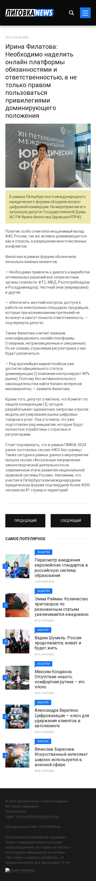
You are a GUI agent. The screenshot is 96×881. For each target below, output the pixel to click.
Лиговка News (29, 13)
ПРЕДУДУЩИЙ (25, 518)
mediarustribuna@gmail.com (37, 816)
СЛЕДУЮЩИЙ (71, 518)
